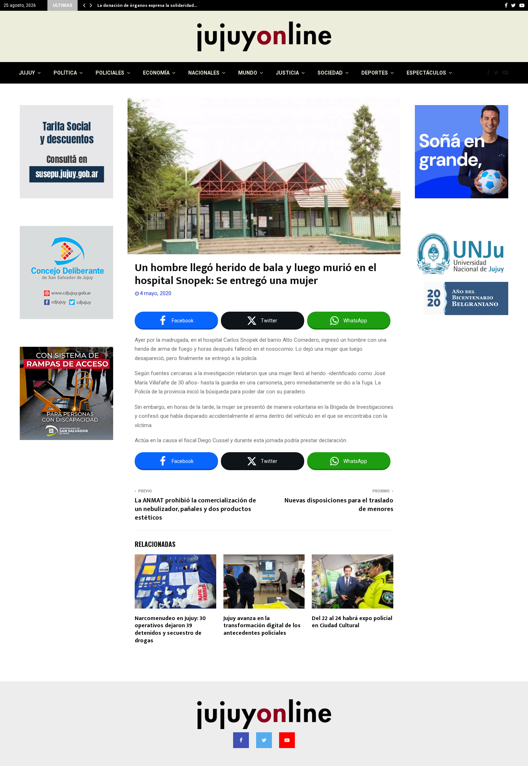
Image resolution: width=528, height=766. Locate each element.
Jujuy (27, 73)
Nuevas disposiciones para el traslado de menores (338, 505)
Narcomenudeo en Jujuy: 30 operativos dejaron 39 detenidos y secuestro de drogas (170, 630)
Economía (156, 73)
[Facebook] (490, 72)
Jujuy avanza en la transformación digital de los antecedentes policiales (262, 626)
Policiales (110, 73)
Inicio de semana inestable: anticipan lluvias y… (146, 5)
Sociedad (330, 73)
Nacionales (203, 73)
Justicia (287, 73)
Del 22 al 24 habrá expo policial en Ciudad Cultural (352, 622)
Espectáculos (426, 73)
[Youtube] (507, 72)
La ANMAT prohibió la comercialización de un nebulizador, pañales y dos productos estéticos (195, 509)
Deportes (374, 73)
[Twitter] (498, 72)
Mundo (247, 73)
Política (65, 73)
